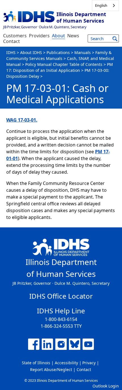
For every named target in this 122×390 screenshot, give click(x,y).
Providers (39, 36)
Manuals (82, 52)
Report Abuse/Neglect (51, 369)
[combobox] (105, 5)
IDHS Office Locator (61, 296)
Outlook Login (105, 386)
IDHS (11, 52)
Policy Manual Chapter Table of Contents (63, 64)
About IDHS (31, 52)
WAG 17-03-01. (21, 120)
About (58, 36)
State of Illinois (36, 362)
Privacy (89, 362)
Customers (15, 36)
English (101, 5)
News (73, 36)
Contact (11, 41)
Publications (58, 52)
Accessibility (66, 362)
